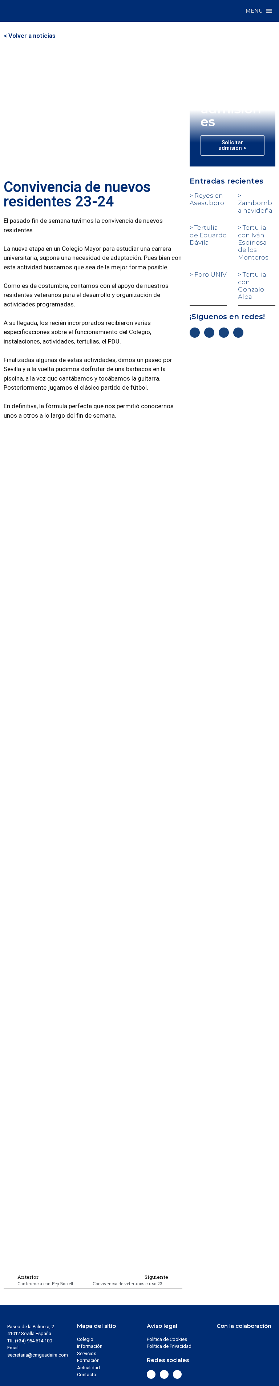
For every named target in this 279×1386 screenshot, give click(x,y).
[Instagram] (224, 333)
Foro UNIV (210, 274)
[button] (254, 11)
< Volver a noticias (30, 35)
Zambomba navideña (255, 206)
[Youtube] (238, 333)
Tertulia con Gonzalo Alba (252, 285)
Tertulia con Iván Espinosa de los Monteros (253, 242)
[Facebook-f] (195, 333)
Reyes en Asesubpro (207, 199)
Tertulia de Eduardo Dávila (208, 235)
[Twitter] (209, 333)
